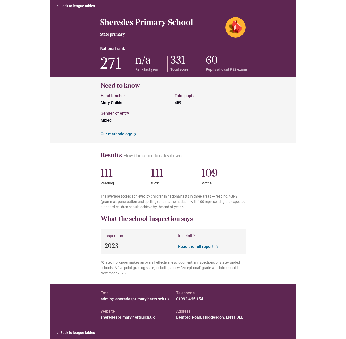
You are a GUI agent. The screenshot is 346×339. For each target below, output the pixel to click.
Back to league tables (77, 6)
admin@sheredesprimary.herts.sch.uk (135, 299)
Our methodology (116, 134)
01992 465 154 (189, 299)
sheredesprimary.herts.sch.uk (128, 317)
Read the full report (195, 246)
